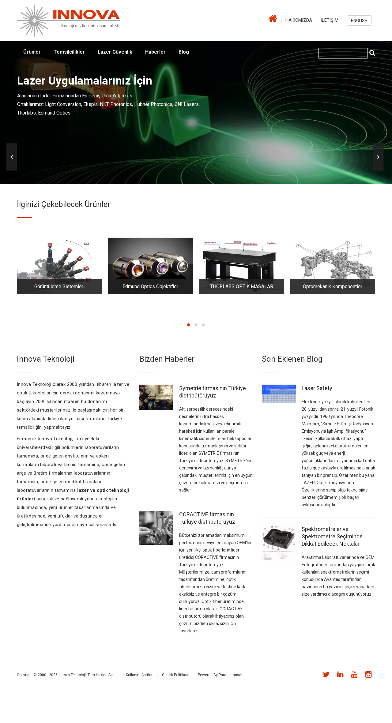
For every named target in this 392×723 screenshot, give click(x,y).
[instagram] (367, 674)
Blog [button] (184, 52)
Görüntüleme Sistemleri (59, 286)
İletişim (329, 20)
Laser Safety (317, 388)
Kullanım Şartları (139, 675)
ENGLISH (359, 20)
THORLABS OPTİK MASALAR (241, 286)
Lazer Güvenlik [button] (115, 52)
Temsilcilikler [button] (69, 52)
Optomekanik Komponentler (332, 286)
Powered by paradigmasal (220, 675)
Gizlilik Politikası (175, 675)
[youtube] (353, 674)
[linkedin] (339, 674)
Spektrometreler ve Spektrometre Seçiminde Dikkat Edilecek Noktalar (332, 536)
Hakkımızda (298, 20)
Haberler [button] (155, 52)
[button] (11, 157)
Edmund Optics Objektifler (150, 286)
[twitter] (324, 674)
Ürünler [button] (32, 52)
